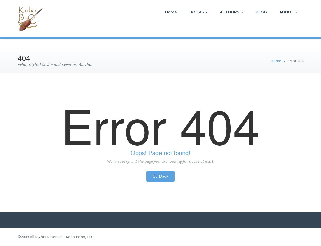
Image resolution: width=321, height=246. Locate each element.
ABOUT (287, 12)
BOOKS (197, 12)
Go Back (161, 176)
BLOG (261, 12)
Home (171, 12)
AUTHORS (230, 12)
